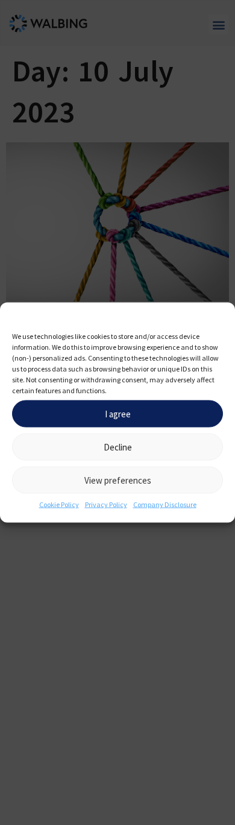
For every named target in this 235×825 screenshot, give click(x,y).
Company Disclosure (164, 504)
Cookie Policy (59, 504)
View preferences (117, 479)
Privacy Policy (106, 504)
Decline (118, 446)
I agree (118, 413)
